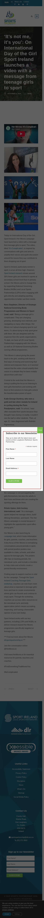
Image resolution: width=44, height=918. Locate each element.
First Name (11, 449)
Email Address (12, 468)
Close (40, 430)
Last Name (10, 458)
